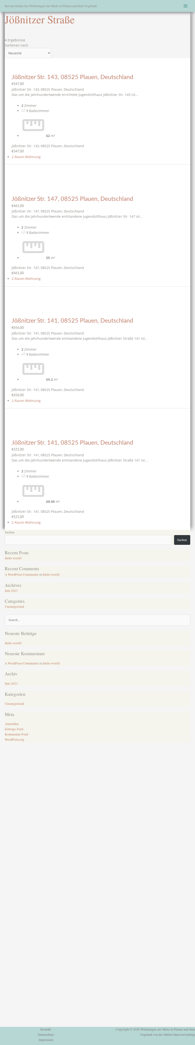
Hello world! (13, 558)
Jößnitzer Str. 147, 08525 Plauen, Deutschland (72, 199)
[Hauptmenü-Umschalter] (185, 6)
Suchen (10, 532)
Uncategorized (14, 606)
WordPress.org (14, 739)
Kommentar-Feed (16, 734)
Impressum (46, 1040)
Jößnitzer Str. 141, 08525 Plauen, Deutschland (72, 321)
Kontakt (45, 1029)
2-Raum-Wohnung (26, 157)
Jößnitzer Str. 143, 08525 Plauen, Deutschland (72, 77)
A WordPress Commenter (22, 574)
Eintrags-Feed (14, 729)
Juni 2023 (11, 590)
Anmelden (12, 724)
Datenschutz (46, 1034)
